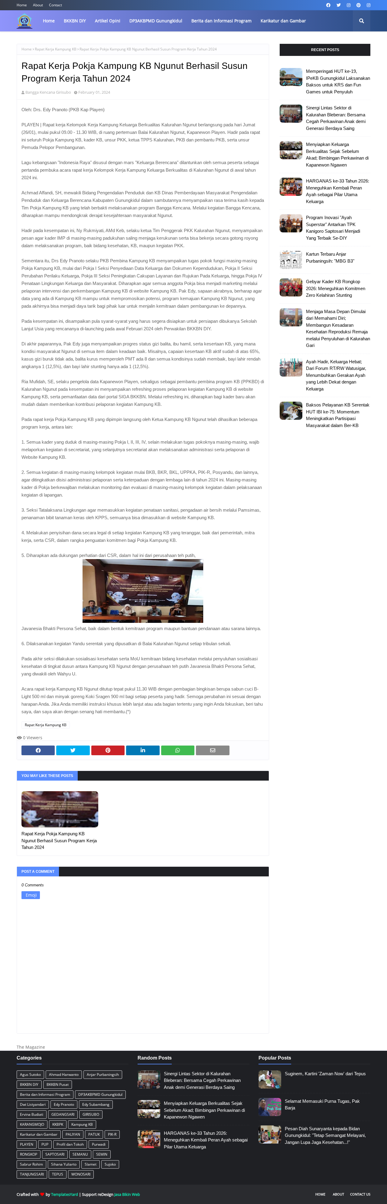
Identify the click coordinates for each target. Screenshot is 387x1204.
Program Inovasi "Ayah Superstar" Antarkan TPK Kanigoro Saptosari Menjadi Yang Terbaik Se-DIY (333, 228)
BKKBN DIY (29, 1084)
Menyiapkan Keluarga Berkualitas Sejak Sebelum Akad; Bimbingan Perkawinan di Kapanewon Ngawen (337, 154)
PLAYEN (26, 1144)
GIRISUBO (91, 1114)
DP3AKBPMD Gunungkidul (100, 1094)
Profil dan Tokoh (70, 1144)
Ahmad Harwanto (64, 1074)
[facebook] (328, 5)
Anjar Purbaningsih (103, 1074)
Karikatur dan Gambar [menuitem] (283, 21)
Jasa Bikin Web (127, 1194)
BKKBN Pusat (58, 1084)
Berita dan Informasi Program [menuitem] (221, 21)
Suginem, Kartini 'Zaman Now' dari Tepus (325, 1073)
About (38, 5)
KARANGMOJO (32, 1124)
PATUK (94, 1134)
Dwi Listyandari (33, 1104)
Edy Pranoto (64, 1104)
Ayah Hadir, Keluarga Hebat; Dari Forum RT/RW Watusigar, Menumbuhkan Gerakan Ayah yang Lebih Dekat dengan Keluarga (336, 375)
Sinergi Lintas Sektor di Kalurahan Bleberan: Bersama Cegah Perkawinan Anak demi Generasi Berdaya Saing (336, 118)
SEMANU (80, 1154)
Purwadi (99, 1144)
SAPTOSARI (54, 1154)
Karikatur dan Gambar (38, 1134)
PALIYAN (73, 1134)
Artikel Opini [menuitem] (107, 21)
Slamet (90, 1164)
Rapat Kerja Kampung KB (55, 49)
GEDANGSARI (62, 1114)
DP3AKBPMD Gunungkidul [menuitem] (155, 21)
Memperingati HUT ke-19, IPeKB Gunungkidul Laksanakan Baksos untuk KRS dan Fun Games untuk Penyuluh (338, 81)
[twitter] (338, 5)
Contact (55, 5)
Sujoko (110, 1164)
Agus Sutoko (30, 1074)
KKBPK (57, 1124)
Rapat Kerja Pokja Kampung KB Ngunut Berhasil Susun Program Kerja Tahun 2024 (59, 840)
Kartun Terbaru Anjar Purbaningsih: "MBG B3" (330, 257)
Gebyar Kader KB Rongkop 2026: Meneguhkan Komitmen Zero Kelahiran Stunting (335, 288)
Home (22, 5)
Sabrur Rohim (31, 1164)
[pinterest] (358, 5)
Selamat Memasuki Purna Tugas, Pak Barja (322, 1105)
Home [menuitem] (49, 21)
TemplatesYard (64, 1194)
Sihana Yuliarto (63, 1164)
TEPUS (57, 1174)
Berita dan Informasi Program (45, 1094)
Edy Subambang (95, 1104)
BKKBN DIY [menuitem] (75, 21)
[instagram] (348, 5)
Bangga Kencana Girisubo (48, 92)
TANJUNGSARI (32, 1174)
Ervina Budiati (31, 1114)
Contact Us (360, 1194)
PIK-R (112, 1134)
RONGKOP (28, 1154)
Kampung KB (82, 1124)
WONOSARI (80, 1174)
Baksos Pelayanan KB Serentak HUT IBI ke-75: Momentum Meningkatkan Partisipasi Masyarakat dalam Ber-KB (337, 415)
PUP (44, 1144)
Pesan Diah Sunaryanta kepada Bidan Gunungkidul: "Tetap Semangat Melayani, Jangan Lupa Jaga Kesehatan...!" (325, 1135)
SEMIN (101, 1154)
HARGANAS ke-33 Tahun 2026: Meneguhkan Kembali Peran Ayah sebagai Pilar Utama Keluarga (337, 191)
